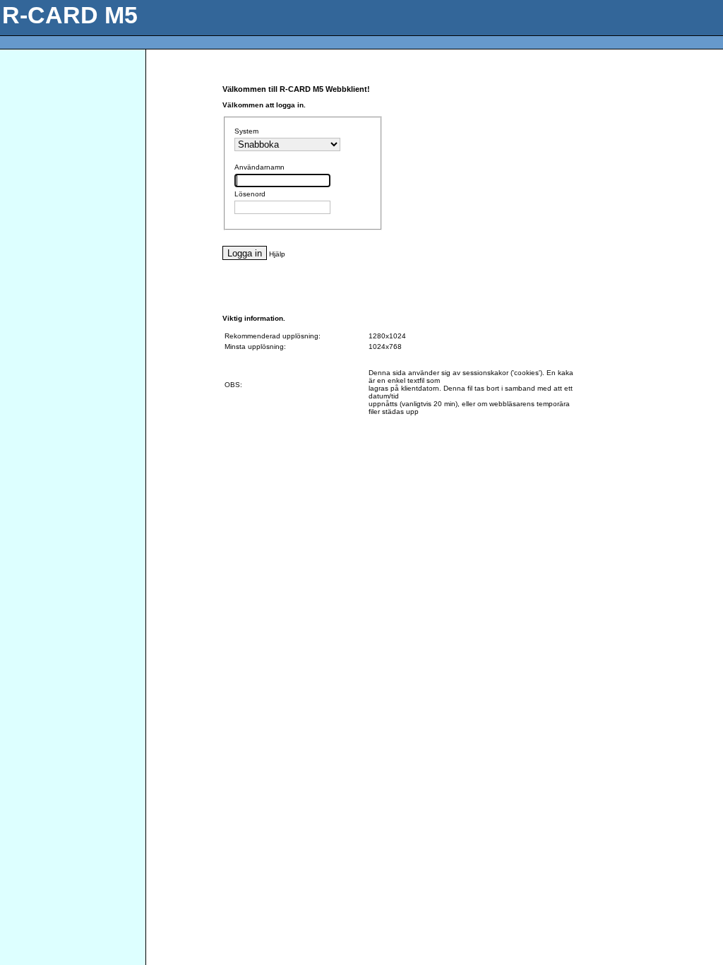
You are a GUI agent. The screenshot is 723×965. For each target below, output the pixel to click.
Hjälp (277, 254)
